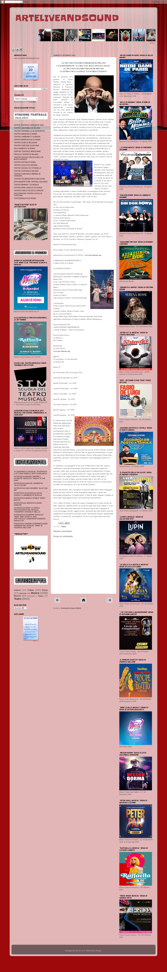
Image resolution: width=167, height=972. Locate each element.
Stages (40, 596)
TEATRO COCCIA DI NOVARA (25, 165)
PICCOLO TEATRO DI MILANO (26, 154)
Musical (17, 596)
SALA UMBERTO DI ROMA (24, 148)
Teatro (63, 526)
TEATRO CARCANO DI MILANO (26, 145)
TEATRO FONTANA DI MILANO (26, 171)
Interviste (22, 593)
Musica (35, 593)
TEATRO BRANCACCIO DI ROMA (27, 140)
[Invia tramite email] (59, 523)
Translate (32, 102)
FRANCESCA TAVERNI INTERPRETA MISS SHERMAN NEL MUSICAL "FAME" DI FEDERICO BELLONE (30, 526)
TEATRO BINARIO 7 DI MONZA (26, 185)
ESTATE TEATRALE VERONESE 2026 (29, 125)
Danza (45, 590)
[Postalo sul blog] (62, 523)
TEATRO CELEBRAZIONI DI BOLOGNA (29, 179)
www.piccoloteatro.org (92, 255)
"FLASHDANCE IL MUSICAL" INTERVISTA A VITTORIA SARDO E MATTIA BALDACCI (30, 472)
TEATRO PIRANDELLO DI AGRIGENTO (29, 131)
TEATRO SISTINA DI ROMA (25, 162)
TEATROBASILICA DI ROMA (25, 198)
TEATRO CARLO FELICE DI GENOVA (28, 190)
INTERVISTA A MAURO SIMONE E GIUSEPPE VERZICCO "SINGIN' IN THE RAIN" (29, 478)
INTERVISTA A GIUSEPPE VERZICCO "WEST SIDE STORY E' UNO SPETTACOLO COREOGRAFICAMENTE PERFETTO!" (30, 518)
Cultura (31, 590)
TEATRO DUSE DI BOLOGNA (25, 143)
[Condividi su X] (64, 523)
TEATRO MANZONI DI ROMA (25, 134)
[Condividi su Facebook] (66, 523)
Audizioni (17, 590)
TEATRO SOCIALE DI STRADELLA (27, 168)
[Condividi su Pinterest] (68, 523)
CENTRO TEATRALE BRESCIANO (27, 151)
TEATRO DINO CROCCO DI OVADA (28, 188)
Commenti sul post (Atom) (71, 608)
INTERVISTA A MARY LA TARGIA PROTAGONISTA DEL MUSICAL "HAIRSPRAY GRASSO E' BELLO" (27, 510)
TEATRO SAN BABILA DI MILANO (27, 128)
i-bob (83, 951)
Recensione (30, 596)
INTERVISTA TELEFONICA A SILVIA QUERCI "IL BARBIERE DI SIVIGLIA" (28, 494)
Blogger (98, 951)
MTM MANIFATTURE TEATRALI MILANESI (30, 182)
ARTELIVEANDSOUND (67, 18)
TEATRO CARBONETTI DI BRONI (27, 137)
